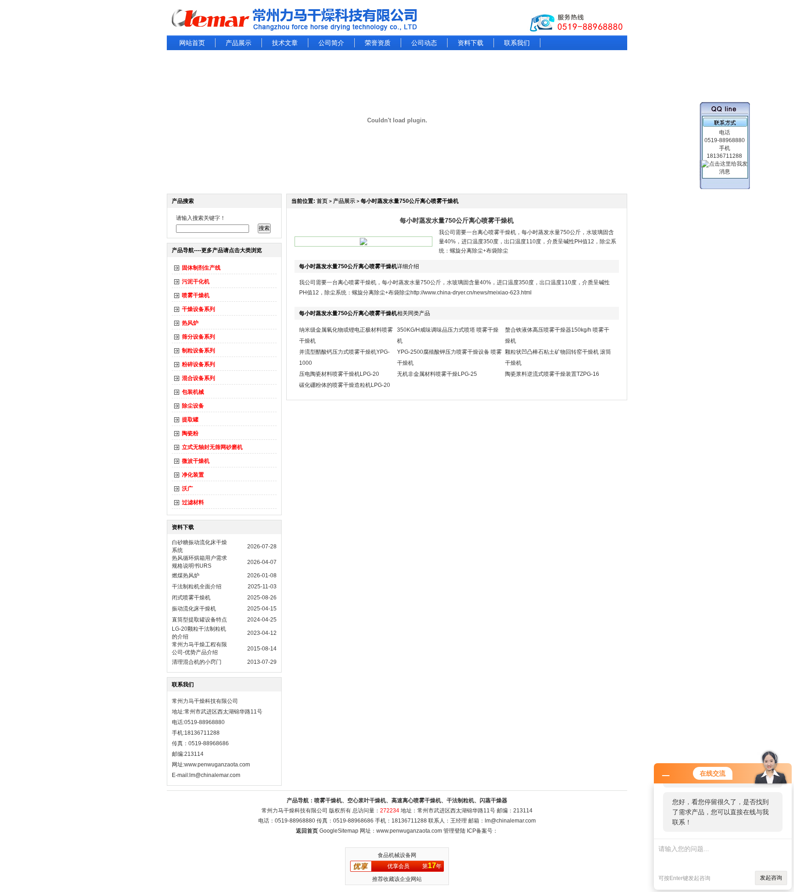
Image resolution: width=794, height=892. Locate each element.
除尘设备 (193, 406)
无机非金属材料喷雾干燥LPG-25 (437, 374)
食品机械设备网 (397, 855)
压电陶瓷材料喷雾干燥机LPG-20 (339, 374)
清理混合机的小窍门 (196, 662)
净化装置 (193, 475)
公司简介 (331, 42)
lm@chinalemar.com (510, 820)
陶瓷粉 (190, 433)
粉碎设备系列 (198, 364)
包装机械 (193, 392)
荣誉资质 (378, 42)
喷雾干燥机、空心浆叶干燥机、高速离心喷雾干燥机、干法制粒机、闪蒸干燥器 (410, 800)
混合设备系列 (198, 378)
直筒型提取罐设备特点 (199, 619)
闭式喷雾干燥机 (191, 597)
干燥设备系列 (198, 309)
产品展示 (238, 42)
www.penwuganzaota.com (217, 764)
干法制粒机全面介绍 (196, 586)
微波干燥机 (196, 461)
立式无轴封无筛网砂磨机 (212, 447)
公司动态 (424, 42)
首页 (322, 201)
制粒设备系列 (198, 350)
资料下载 (470, 42)
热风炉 (190, 323)
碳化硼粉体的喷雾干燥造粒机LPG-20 (344, 385)
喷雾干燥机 (196, 295)
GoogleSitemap (338, 831)
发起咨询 (771, 878)
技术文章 (285, 42)
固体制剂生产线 (201, 268)
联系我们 (517, 42)
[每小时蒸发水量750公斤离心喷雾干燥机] (363, 243)
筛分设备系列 (198, 337)
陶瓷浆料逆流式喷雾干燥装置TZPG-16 (552, 374)
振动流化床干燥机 (194, 608)
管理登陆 (454, 831)
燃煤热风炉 (185, 575)
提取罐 (190, 419)
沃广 (187, 488)
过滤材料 (193, 502)
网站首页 (192, 42)
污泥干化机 (196, 281)
